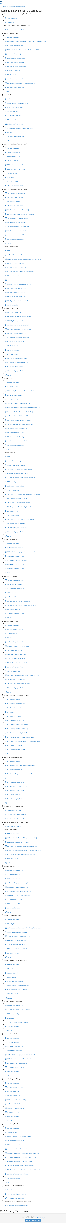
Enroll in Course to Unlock (33, 1220)
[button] (1, 1)
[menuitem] (1, 4)
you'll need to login (40, 1218)
